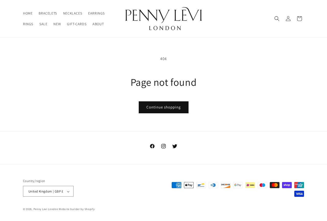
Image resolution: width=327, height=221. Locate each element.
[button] (277, 18)
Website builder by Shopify (77, 209)
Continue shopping (163, 107)
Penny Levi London (45, 209)
